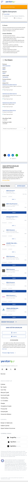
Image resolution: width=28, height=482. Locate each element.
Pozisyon (5, 64)
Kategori (5, 71)
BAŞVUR (14, 212)
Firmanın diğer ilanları (8, 353)
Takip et (15, 332)
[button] (6, 180)
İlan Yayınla (3, 387)
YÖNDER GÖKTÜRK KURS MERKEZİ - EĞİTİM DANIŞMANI (12, 308)
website (15, 336)
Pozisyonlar (4, 409)
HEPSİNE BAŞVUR (21, 186)
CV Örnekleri (4, 400)
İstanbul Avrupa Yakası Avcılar (9, 102)
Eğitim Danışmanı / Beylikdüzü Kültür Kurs (11, 295)
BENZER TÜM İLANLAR (7, 322)
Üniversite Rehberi (6, 414)
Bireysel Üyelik (5, 392)
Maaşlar (3, 403)
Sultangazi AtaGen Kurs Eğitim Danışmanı (12, 216)
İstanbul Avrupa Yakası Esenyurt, (11, 16)
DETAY (13, 199)
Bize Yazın (3, 373)
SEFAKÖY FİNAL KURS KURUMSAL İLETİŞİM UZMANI (11, 243)
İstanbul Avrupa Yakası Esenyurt (10, 84)
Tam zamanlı (5, 77)
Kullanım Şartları (5, 425)
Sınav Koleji (6, 14)
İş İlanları (3, 384)
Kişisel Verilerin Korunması (8, 428)
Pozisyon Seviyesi (7, 79)
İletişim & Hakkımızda (6, 423)
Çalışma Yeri (5, 83)
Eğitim (4, 69)
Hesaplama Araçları (6, 406)
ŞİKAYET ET (14, 158)
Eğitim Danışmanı (6, 65)
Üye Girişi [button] (3, 390)
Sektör (4, 68)
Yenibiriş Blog (4, 398)
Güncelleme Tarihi (7, 118)
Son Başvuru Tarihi (7, 122)
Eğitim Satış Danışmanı (11, 203)
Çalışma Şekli (6, 75)
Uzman (4, 80)
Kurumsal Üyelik (5, 395)
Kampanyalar (4, 411)
